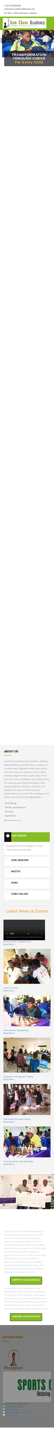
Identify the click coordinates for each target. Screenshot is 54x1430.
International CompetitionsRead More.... (16, 1031)
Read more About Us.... (13, 820)
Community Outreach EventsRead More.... (17, 1120)
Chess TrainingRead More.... (10, 989)
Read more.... (36, 797)
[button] (3, 40)
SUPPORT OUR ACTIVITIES (26, 1280)
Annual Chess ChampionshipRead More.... (17, 943)
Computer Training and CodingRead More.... (18, 1078)
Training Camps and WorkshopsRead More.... (18, 1162)
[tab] (27, 837)
